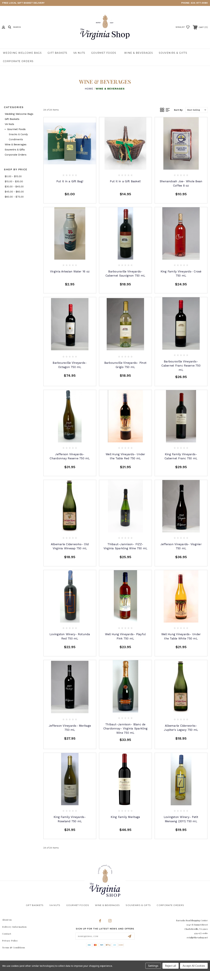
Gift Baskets (57, 52)
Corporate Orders (18, 61)
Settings (153, 966)
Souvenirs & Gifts (173, 52)
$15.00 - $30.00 (14, 181)
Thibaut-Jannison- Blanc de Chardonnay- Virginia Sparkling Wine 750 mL (125, 728)
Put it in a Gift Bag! (69, 181)
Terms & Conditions (13, 947)
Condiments (16, 139)
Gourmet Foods (103, 52)
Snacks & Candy (18, 134)
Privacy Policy (10, 940)
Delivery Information (14, 926)
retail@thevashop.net (197, 937)
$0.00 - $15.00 (13, 176)
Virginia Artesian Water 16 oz (70, 271)
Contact (6, 933)
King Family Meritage (125, 817)
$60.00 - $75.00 (14, 196)
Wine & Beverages (138, 52)
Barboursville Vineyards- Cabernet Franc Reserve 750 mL (180, 365)
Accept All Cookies (194, 966)
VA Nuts (79, 52)
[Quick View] (66, 164)
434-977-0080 (199, 2)
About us (7, 919)
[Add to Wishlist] (73, 164)
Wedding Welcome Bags (22, 52)
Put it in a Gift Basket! (125, 181)
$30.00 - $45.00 (14, 186)
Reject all (170, 966)
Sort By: (178, 110)
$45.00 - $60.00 (14, 191)
